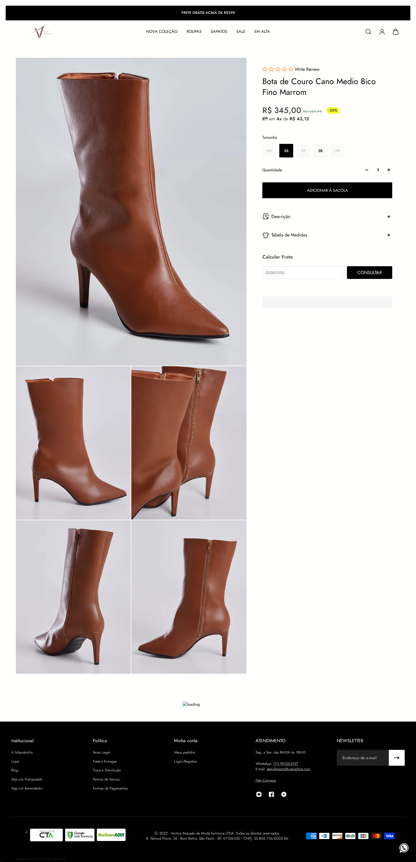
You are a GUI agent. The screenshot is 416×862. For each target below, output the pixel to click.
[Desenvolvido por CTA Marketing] (46, 836)
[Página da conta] (382, 31)
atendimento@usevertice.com (288, 769)
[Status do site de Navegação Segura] (80, 836)
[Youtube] (284, 794)
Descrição (280, 216)
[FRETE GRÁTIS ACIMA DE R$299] (208, 13)
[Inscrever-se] (397, 758)
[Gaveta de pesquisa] (368, 31)
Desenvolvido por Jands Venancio (41, 858)
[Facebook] (271, 794)
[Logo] (42, 31)
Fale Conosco (266, 780)
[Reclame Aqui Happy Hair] (111, 836)
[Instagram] (259, 794)
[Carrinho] (395, 31)
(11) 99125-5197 (285, 763)
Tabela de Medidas (289, 235)
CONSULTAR (369, 272)
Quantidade (272, 170)
